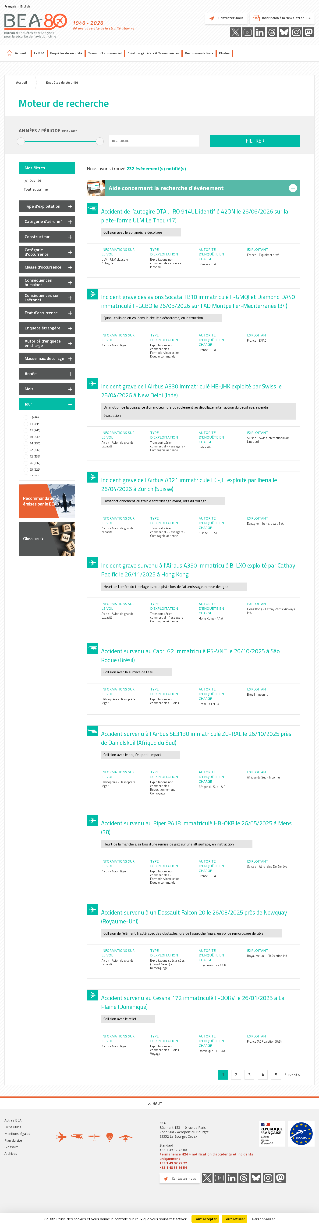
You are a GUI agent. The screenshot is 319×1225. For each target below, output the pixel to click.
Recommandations (199, 53)
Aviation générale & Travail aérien (153, 53)
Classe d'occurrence (43, 267)
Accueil (20, 53)
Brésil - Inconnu (257, 694)
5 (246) (34, 417)
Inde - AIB (205, 447)
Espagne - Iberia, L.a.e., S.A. (265, 523)
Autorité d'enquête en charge (43, 343)
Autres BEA (12, 1120)
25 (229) (35, 469)
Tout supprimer (36, 189)
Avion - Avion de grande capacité (118, 444)
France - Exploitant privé (263, 254)
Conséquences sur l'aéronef (42, 297)
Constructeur (37, 236)
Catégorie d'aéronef (43, 221)
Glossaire (32, 538)
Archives (10, 1153)
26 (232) (35, 463)
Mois (29, 388)
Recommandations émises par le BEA (41, 501)
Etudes (224, 53)
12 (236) (35, 456)
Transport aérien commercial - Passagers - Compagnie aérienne (167, 446)
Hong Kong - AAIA (211, 618)
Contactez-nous (231, 18)
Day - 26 (35, 180)
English (25, 6)
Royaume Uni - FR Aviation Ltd (267, 955)
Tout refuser (234, 1219)
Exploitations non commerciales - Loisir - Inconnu (165, 263)
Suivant (291, 1074)
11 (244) (35, 423)
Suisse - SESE (208, 533)
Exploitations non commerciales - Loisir (164, 701)
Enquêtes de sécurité (66, 53)
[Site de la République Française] (272, 1145)
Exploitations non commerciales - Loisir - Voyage (165, 1050)
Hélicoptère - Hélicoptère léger (118, 701)
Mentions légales (17, 1133)
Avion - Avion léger (114, 345)
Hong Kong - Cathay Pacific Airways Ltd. (271, 611)
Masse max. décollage (44, 358)
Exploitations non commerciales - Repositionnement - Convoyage (163, 788)
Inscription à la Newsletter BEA (286, 18)
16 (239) (35, 437)
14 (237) (35, 443)
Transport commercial (105, 53)
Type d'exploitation (42, 206)
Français (10, 6)
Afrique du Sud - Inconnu (263, 777)
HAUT (157, 1103)
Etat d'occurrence (41, 312)
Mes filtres (35, 167)
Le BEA (39, 53)
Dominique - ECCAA (212, 1050)
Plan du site (13, 1140)
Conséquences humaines (38, 282)
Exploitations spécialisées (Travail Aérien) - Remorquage (167, 964)
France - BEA (207, 264)
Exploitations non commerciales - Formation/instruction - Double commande (166, 351)
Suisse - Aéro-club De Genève (267, 866)
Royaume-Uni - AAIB (212, 965)
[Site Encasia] (301, 1145)
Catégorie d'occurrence (37, 252)
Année (31, 373)
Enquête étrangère (42, 327)
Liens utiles (12, 1127)
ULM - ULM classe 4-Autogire (115, 261)
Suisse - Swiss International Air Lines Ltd (268, 439)
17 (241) (35, 430)
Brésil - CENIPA (209, 703)
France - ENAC (256, 340)
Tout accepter (205, 1219)
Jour (28, 404)
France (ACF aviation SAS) (264, 1041)
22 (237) (35, 450)
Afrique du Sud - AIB (212, 786)
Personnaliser (263, 1219)
